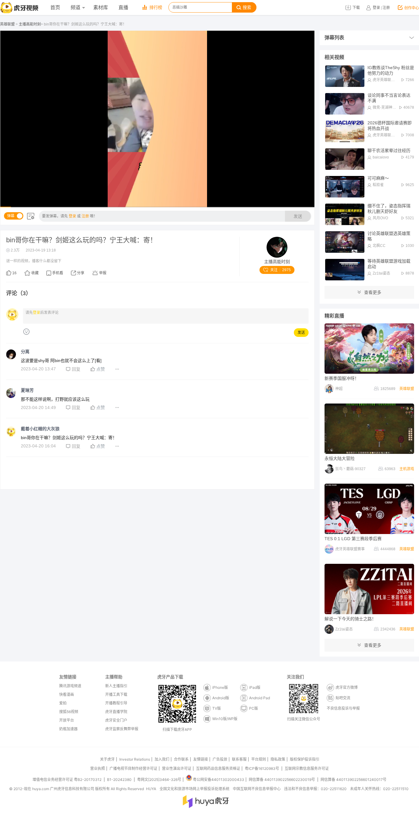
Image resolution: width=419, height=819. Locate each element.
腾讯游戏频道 (70, 686)
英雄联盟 (7, 24)
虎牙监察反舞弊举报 (121, 729)
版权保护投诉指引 (304, 759)
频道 (75, 7)
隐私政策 (278, 759)
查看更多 (372, 292)
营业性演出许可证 (176, 768)
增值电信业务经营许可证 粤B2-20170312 (67, 779)
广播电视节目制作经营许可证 (133, 768)
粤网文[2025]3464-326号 (159, 779)
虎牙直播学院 (116, 711)
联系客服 (239, 759)
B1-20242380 (120, 779)
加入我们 (162, 759)
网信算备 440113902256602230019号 (282, 779)
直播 (123, 7)
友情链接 (200, 759)
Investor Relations (134, 759)
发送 (298, 216)
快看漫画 (66, 694)
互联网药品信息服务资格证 (218, 768)
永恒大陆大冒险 (340, 458)
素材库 (100, 7)
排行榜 (155, 7)
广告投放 (220, 759)
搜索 (247, 7)
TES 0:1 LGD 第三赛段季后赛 (353, 538)
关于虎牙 (107, 759)
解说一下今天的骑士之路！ (350, 618)
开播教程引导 (116, 703)
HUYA (151, 788)
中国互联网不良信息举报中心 (257, 788)
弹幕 (10, 216)
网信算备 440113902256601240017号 (353, 779)
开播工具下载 (116, 694)
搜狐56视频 (68, 711)
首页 (55, 7)
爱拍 (63, 703)
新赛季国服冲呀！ (342, 378)
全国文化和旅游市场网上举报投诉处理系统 (194, 788)
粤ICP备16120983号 (262, 768)
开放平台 (66, 720)
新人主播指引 (116, 686)
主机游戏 (406, 469)
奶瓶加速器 (68, 729)
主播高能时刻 (30, 24)
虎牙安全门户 (116, 720)
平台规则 (258, 759)
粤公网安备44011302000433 (218, 779)
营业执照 (97, 768)
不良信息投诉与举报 (343, 708)
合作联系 (181, 759)
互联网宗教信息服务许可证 (307, 768)
